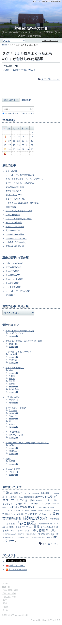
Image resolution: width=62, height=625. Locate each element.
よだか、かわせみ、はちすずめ (20, 183)
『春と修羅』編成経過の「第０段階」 (23, 203)
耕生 (11, 370)
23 (5, 149)
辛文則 (12, 376)
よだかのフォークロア (16, 408)
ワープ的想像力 (13, 214)
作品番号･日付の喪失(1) (16, 242)
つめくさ (13, 416)
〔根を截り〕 (21, 534)
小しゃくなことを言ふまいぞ (19, 210)
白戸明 (12, 461)
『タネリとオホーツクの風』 (19, 219)
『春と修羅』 (27, 523)
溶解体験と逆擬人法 (15, 367)
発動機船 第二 (16, 497)
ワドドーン (14, 400)
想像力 (30, 527)
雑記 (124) (10, 295)
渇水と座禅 (33, 510)
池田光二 (13, 445)
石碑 (5, 603)
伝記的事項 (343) (13, 267)
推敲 (48, 537)
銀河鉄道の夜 (35, 518)
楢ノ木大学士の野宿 (48, 527)
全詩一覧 (6, 587)
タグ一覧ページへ (50, 79)
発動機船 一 (47, 493)
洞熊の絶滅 (11, 207)
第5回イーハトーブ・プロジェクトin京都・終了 (27, 442)
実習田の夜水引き (14, 191)
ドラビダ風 (41, 534)
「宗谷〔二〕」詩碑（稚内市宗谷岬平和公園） (47, 1)
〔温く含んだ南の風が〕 (15, 510)
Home (4, 45)
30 (5, 153)
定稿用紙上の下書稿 (15, 187)
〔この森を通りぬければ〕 (22, 506)
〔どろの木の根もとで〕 (22, 537)
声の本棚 (13, 360)
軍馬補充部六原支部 (15, 246)
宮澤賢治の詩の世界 (31, 28)
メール (5, 610)
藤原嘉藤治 (29, 497)
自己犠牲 (39, 500)
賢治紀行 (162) (12, 271)
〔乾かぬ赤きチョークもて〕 (45, 510)
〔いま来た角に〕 (33, 504)
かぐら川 (13, 354)
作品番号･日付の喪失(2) (16, 238)
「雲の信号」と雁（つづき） (19, 352)
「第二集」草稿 (9, 593)
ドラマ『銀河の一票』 (16, 199)
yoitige (12, 424)
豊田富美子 (14, 389)
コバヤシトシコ (16, 333)
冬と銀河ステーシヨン (20, 493)
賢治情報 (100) (12, 283)
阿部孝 (7, 514)
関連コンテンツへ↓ (50, 41)
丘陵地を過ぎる (50, 534)
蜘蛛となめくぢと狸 (19, 527)
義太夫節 (5, 527)
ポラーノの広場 (43, 496)
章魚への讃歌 (12, 171)
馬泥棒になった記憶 (15, 226)
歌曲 (5, 600)
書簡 (37, 526)
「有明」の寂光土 (14, 397)
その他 (5, 607)
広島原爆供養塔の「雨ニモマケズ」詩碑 (24, 341)
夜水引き (27, 510)
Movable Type (51, 620)
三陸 (5, 493)
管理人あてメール (17, 565)
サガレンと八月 (23, 531)
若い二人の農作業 (14, 222)
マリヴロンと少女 (44, 514)
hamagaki (13, 336)
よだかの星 (21, 503)
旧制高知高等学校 (14, 195)
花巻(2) (9, 459)
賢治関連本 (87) (13, 275)
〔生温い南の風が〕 (31, 534)
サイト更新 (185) (13, 287)
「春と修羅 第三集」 (43, 530)
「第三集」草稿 (9, 597)
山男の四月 (36, 493)
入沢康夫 (13, 410)
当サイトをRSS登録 (18, 569)
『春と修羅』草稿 (10, 590)
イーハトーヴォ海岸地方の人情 (20, 175)
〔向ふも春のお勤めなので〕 (48, 504)
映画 (32, 500)
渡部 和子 (14, 344)
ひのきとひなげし (17, 514)
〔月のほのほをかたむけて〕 (37, 537)
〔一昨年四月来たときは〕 (9, 534)
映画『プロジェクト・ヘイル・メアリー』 (25, 179)
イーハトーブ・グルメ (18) (18, 291)
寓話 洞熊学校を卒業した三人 (48, 523)
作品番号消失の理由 (15, 234)
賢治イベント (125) (14, 279)
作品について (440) (14, 263)
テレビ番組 (31, 513)
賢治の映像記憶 (13, 230)
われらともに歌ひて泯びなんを (19, 70)
